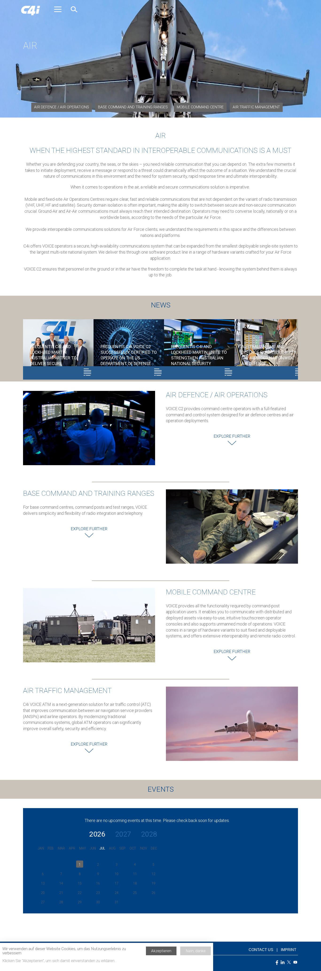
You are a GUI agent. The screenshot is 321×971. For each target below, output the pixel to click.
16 (98, 883)
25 (135, 893)
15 (80, 883)
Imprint (288, 950)
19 (153, 883)
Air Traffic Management (256, 107)
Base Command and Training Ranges (133, 107)
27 (43, 902)
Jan (41, 848)
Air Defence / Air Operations (61, 107)
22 (80, 893)
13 (43, 883)
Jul (102, 848)
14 (61, 883)
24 (116, 893)
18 (135, 883)
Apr (72, 848)
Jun (93, 848)
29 (80, 902)
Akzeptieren (161, 950)
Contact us (261, 950)
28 (61, 902)
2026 (97, 834)
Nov (143, 848)
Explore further (232, 436)
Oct (132, 848)
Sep (122, 848)
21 (61, 893)
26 (153, 893)
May (82, 848)
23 (98, 893)
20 (43, 893)
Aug (112, 848)
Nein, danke (196, 950)
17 (116, 883)
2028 (149, 834)
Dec (154, 848)
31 (116, 902)
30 (98, 902)
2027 (123, 834)
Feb (51, 848)
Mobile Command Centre (200, 107)
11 (135, 874)
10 (116, 874)
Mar (61, 848)
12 (153, 874)
